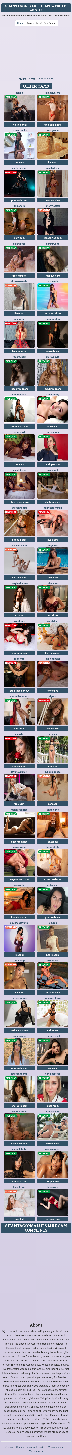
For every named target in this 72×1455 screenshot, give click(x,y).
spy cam (19, 615)
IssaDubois (52, 847)
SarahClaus (19, 1036)
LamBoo (53, 922)
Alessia (19, 734)
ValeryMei (19, 432)
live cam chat (52, 653)
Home (20, 23)
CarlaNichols (19, 1149)
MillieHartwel (53, 658)
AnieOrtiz (19, 319)
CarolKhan (52, 621)
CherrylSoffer (53, 205)
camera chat (19, 766)
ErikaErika (52, 885)
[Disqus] (36, 1277)
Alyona (53, 696)
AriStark (53, 734)
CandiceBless (52, 1073)
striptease (52, 1030)
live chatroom (19, 351)
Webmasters (36, 1451)
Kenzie (19, 92)
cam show (19, 728)
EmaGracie (53, 130)
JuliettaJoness (53, 771)
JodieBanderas (19, 1073)
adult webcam (53, 388)
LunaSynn (52, 1187)
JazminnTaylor (19, 545)
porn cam (19, 237)
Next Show (27, 79)
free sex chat (52, 200)
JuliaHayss (53, 583)
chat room (53, 1105)
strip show (53, 1181)
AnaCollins (53, 809)
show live (52, 426)
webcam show (19, 1143)
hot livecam (52, 954)
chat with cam (19, 1105)
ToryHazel (53, 545)
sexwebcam (52, 351)
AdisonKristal (19, 507)
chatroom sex (53, 502)
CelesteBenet (19, 470)
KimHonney (52, 394)
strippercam (53, 464)
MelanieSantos (19, 809)
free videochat (19, 917)
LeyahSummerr (19, 771)
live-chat (19, 313)
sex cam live (53, 1219)
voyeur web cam (19, 879)
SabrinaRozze (19, 1111)
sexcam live (52, 1143)
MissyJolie (19, 885)
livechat (52, 162)
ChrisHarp (19, 960)
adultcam (53, 766)
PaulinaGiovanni (19, 922)
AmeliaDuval (53, 168)
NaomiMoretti (52, 1149)
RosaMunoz (19, 356)
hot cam (19, 162)
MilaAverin (53, 281)
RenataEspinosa (53, 998)
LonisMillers (52, 1111)
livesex (19, 992)
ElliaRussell (19, 243)
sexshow (53, 615)
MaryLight (52, 470)
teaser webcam (19, 388)
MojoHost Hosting (36, 1447)
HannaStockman (53, 507)
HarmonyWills (19, 130)
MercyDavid (52, 356)
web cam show (52, 124)
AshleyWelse (19, 168)
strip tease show (19, 502)
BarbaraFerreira (19, 998)
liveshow (53, 577)
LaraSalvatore (52, 92)
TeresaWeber (19, 847)
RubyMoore (53, 432)
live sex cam (19, 539)
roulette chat (53, 992)
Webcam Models (56, 1447)
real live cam (53, 275)
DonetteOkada (19, 281)
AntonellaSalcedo (19, 696)
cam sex (52, 803)
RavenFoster (19, 621)
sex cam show (53, 313)
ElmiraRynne (52, 243)
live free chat (19, 124)
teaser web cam (53, 237)
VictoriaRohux (52, 319)
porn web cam (19, 200)
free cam (19, 803)
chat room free (19, 841)
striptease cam (19, 426)
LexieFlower (19, 1187)
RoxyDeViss (53, 960)
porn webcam (52, 917)
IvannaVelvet (53, 1036)
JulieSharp (19, 205)
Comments (45, 79)
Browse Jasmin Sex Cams (41, 23)
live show (52, 539)
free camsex (19, 275)
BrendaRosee (19, 394)
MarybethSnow (19, 583)
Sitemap (9, 1447)
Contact (20, 1447)
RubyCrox (19, 658)
